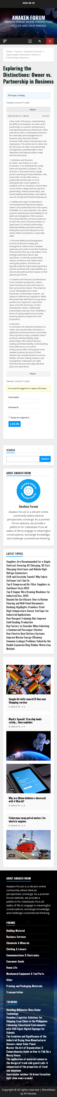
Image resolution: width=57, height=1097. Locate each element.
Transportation (14, 992)
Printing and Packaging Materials (24, 986)
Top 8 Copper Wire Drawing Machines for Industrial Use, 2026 (28, 594)
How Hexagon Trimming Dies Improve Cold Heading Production (26, 620)
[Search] (40, 41)
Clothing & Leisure (16, 949)
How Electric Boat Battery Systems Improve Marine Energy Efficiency (25, 635)
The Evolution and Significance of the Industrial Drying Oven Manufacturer (26, 1038)
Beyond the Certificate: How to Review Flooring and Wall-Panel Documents (27, 601)
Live (50, 41)
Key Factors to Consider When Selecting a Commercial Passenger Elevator (27, 628)
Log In (14, 424)
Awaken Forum (28, 17)
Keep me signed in (20, 417)
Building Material (15, 931)
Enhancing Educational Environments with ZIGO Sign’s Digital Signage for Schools (26, 1028)
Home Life (11, 967)
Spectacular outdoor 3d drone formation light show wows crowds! (28, 1076)
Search (10, 450)
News (12, 690)
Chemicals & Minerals (17, 943)
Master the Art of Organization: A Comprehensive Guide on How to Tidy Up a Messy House (28, 1051)
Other (9, 980)
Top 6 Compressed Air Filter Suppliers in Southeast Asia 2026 (28, 586)
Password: (13, 407)
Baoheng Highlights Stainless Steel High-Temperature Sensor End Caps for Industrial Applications (27, 611)
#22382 (45, 116)
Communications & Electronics (22, 955)
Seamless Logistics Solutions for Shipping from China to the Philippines (27, 1019)
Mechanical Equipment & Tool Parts (25, 974)
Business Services (16, 937)
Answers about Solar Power (21, 1044)
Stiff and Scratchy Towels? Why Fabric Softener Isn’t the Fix (26, 578)
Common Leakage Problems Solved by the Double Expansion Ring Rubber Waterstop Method (28, 645)
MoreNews (48, 1089)
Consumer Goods (15, 961)
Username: (13, 397)
